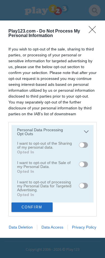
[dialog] (52, 129)
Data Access (52, 227)
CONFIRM (32, 207)
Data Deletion (21, 227)
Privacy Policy (84, 227)
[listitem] (52, 132)
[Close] (94, 31)
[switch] (83, 145)
